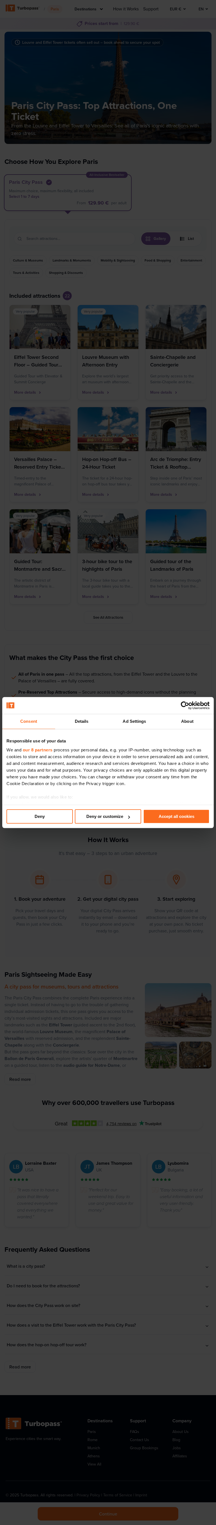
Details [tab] (82, 721)
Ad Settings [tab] (134, 721)
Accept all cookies (176, 816)
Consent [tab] (28, 721)
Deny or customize (104, 816)
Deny (40, 816)
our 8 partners (38, 749)
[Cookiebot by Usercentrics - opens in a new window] (185, 705)
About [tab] (187, 721)
